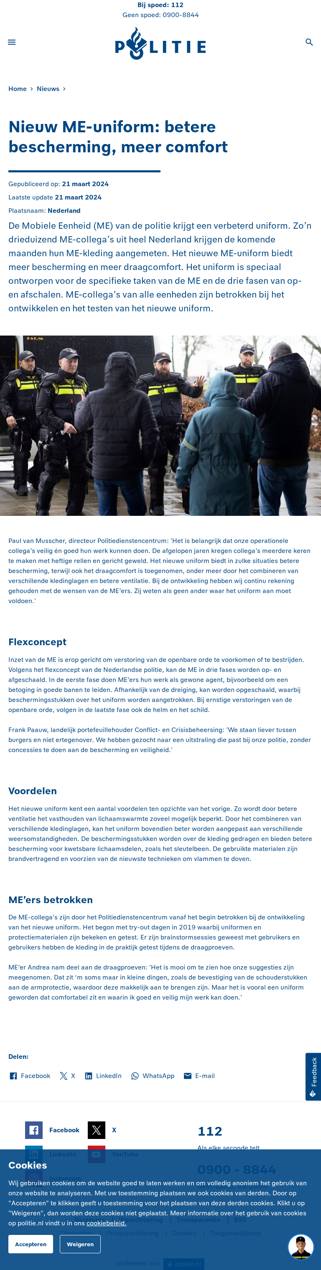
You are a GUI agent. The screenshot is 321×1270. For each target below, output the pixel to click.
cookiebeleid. (107, 1223)
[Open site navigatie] (12, 43)
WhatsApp (152, 1076)
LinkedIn (103, 1076)
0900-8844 (181, 15)
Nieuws (48, 89)
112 (177, 5)
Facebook (29, 1076)
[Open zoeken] (309, 43)
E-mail (199, 1076)
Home (17, 89)
